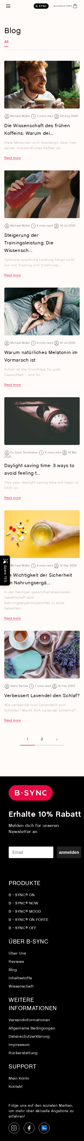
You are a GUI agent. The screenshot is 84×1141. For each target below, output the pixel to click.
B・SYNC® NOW (23, 903)
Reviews (16, 962)
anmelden (69, 852)
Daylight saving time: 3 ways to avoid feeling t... (39, 470)
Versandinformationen (29, 1020)
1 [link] (27, 739)
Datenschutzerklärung (29, 1037)
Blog (13, 970)
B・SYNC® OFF (23, 928)
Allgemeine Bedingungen (32, 1028)
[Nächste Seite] (56, 739)
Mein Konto (19, 1078)
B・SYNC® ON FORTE (29, 920)
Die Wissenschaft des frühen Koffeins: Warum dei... (37, 130)
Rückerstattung (23, 1053)
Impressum (19, 1045)
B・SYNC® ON (22, 895)
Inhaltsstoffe (20, 978)
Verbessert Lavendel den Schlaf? (42, 696)
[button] (8, 6)
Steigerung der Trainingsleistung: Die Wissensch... (28, 243)
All (6, 42)
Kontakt (16, 1087)
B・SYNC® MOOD (25, 912)
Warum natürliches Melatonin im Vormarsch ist (41, 357)
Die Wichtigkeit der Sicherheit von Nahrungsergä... (38, 579)
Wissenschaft (21, 986)
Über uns (17, 953)
